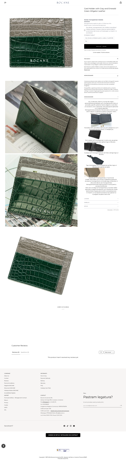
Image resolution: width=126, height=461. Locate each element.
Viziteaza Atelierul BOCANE (11, 390)
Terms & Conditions (9, 383)
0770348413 (45, 402)
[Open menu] (6, 2)
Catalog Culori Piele (46, 388)
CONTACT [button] (43, 395)
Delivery (43, 380)
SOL (5, 410)
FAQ (42, 385)
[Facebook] (64, 426)
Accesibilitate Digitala (9, 393)
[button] (101, 97)
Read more (87, 69)
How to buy (44, 375)
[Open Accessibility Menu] (3, 446)
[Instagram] (70, 426)
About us (6, 375)
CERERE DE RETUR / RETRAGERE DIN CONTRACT (63, 435)
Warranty (43, 383)
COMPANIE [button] (7, 373)
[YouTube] (74, 426)
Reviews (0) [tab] (15, 352)
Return (6, 400)
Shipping (93, 50)
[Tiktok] (67, 426)
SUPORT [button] (6, 395)
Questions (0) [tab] (25, 352)
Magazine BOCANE (9, 385)
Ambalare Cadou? (89, 35)
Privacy (6, 402)
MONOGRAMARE (88, 75)
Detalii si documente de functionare (60, 410)
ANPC (5, 407)
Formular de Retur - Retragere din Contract (15, 397)
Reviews (6, 380)
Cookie (6, 405)
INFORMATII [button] (44, 373)
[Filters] (101, 352)
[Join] (120, 405)
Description (87, 58)
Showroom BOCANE (9, 388)
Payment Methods (45, 378)
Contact (6, 378)
